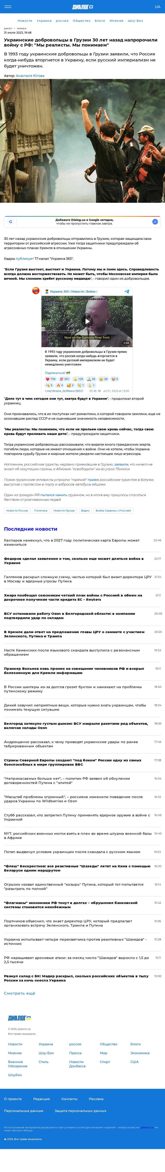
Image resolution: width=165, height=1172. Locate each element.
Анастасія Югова (30, 76)
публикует (25, 259)
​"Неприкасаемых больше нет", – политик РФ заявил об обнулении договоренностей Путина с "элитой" (67, 781)
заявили (121, 464)
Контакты (69, 1099)
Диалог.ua (146, 1127)
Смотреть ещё (19, 993)
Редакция (41, 1099)
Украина (22, 28)
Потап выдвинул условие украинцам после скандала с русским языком (72, 852)
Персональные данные (23, 1111)
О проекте (13, 1099)
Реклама (96, 1099)
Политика (40, 510)
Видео (85, 510)
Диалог (8, 28)
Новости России (17, 510)
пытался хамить (53, 495)
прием (94, 480)
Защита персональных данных (80, 1111)
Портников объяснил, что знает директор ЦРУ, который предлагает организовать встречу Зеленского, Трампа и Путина (68, 923)
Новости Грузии (64, 510)
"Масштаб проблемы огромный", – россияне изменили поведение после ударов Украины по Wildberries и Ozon (73, 799)
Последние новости (30, 529)
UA (157, 7)
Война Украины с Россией (113, 510)
